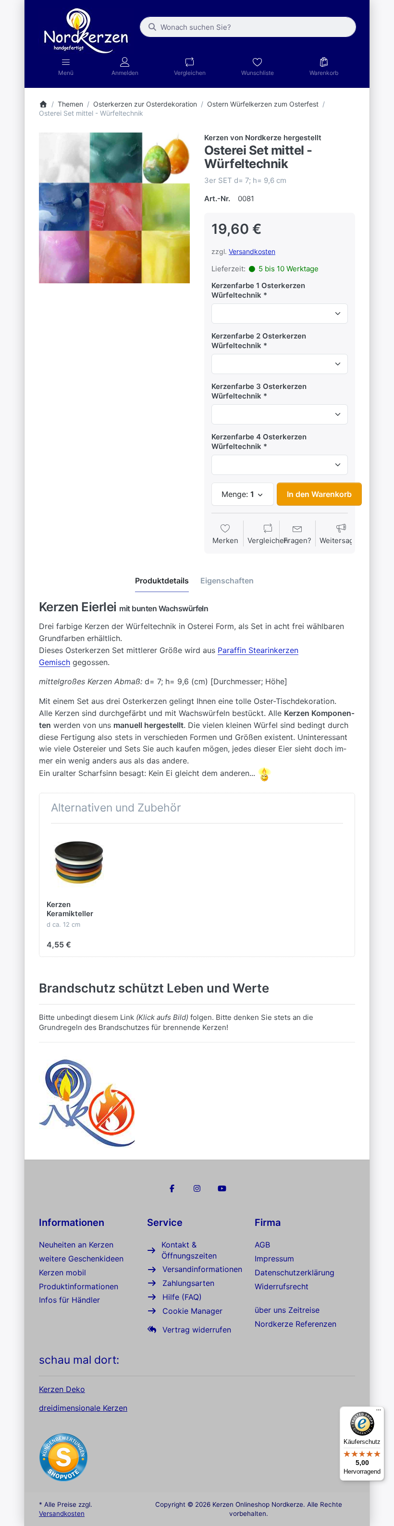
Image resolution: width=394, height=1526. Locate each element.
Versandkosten (252, 251)
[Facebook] (172, 1188)
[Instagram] (197, 1188)
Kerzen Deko (62, 1389)
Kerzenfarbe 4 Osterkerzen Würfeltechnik (259, 441)
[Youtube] (222, 1188)
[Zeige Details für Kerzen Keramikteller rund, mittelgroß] (79, 863)
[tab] (162, 581)
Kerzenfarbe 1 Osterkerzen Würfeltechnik (258, 290)
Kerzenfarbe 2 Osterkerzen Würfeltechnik (258, 340)
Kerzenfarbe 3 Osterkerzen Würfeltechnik (259, 391)
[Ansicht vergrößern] (114, 208)
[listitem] (114, 208)
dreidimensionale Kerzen (83, 1408)
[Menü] (378, 1412)
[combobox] (248, 27)
